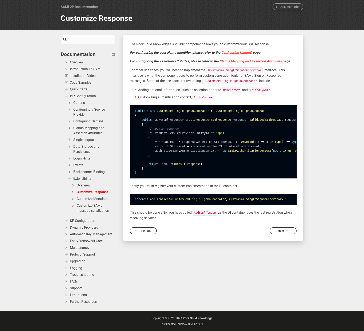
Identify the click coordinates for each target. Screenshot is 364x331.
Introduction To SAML (86, 69)
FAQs (74, 281)
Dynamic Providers (84, 227)
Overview (76, 62)
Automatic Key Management (91, 234)
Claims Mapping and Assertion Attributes (88, 130)
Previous (145, 230)
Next (281, 230)
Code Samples (80, 82)
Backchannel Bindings (89, 172)
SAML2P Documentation (79, 7)
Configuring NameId (88, 121)
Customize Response (92, 192)
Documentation (290, 6)
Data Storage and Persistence (86, 149)
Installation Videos (83, 76)
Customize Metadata (92, 199)
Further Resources (83, 302)
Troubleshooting (82, 275)
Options (79, 103)
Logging (76, 268)
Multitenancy (79, 248)
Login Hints (81, 158)
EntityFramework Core (86, 241)
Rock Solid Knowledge (198, 318)
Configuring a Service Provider (89, 112)
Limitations (78, 295)
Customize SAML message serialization (93, 208)
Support (76, 288)
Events (78, 165)
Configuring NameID (236, 53)
